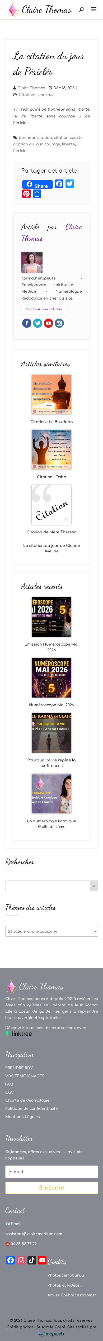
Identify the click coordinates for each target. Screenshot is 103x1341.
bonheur (27, 138)
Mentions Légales (22, 1117)
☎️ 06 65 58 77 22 (21, 1244)
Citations (27, 95)
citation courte (68, 138)
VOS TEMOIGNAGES (24, 1076)
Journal (46, 95)
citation (44, 138)
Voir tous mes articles (43, 309)
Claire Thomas (31, 88)
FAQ (9, 1084)
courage (52, 144)
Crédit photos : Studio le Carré (36, 1327)
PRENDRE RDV (19, 1068)
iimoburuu (74, 1275)
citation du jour (28, 144)
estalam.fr (86, 1295)
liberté (68, 144)
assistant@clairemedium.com (33, 1234)
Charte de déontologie (27, 1100)
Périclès (21, 151)
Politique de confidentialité (31, 1109)
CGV (9, 1092)
